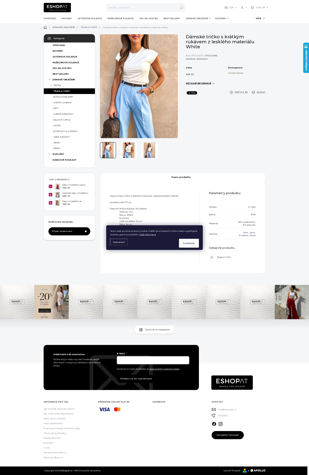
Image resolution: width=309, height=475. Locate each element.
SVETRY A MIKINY (62, 102)
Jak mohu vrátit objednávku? (59, 413)
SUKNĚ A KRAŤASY (63, 114)
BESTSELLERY (61, 74)
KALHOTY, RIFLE (61, 119)
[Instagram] (220, 423)
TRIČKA (57, 85)
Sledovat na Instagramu (157, 329)
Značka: (197, 59)
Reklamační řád (52, 438)
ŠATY (56, 108)
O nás (47, 447)
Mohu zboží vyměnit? (55, 418)
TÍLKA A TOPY (61, 91)
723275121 (223, 415)
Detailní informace (198, 83)
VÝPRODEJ (59, 45)
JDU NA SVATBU (62, 68)
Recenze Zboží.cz (53, 457)
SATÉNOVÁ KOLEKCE (65, 56)
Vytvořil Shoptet (232, 470)
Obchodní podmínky (55, 433)
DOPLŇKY (58, 154)
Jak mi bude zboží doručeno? (59, 409)
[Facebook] (214, 423)
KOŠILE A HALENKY (63, 96)
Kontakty (48, 443)
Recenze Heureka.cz (55, 452)
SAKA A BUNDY (61, 137)
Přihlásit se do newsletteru (136, 378)
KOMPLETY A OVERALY (65, 131)
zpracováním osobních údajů (164, 369)
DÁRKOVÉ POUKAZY (64, 160)
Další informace (147, 234)
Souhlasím (189, 243)
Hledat (181, 7)
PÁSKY (57, 148)
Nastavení (119, 242)
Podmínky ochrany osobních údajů (62, 428)
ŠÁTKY (56, 142)
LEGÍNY (57, 125)
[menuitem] (51, 18)
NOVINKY (58, 51)
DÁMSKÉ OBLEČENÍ (64, 79)
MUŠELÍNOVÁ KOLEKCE (66, 62)
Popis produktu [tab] (181, 177)
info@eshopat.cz (227, 409)
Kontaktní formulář (228, 435)
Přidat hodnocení (62, 231)
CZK (231, 7)
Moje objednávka (53, 423)
